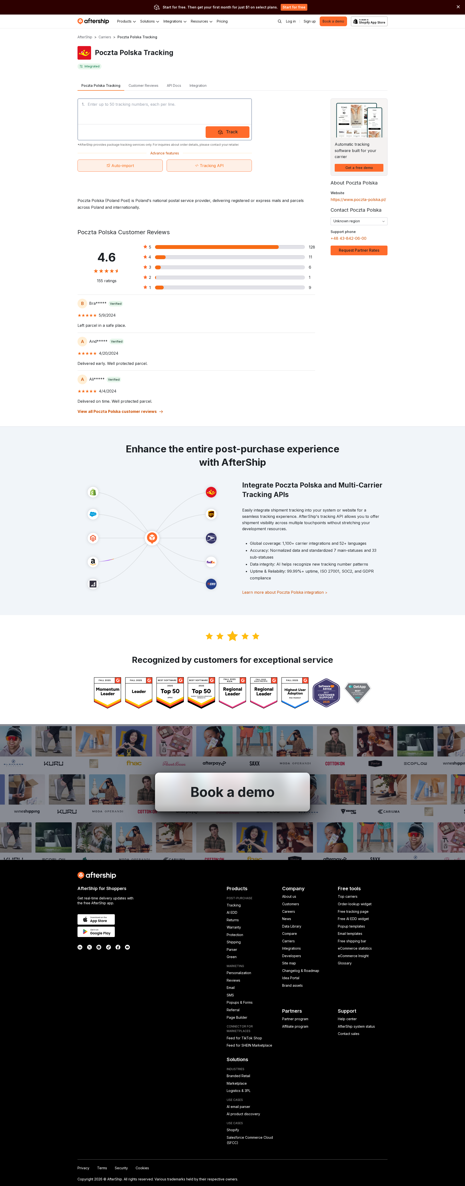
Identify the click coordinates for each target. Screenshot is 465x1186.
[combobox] (359, 221)
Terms (102, 1168)
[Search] (279, 21)
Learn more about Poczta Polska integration (284, 592)
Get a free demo (359, 168)
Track (232, 131)
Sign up (310, 21)
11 (310, 257)
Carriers (105, 37)
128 (312, 247)
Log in (291, 21)
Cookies (142, 1168)
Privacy (83, 1168)
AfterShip (85, 37)
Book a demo (333, 21)
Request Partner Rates (359, 250)
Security (121, 1168)
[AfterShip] (94, 21)
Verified (116, 303)
